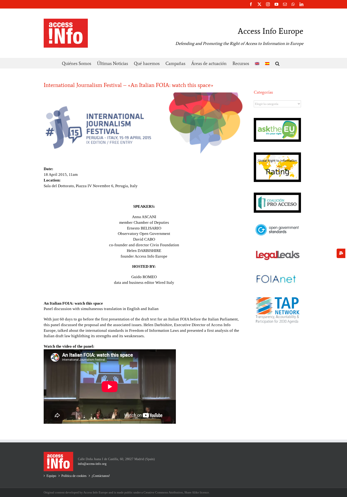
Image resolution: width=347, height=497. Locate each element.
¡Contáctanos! (101, 476)
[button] (277, 63)
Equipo (51, 476)
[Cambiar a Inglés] (257, 63)
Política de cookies (73, 476)
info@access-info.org (92, 464)
